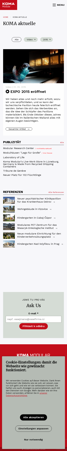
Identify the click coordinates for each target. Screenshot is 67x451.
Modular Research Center (27, 148)
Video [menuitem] (30, 39)
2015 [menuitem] (45, 39)
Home (5, 17)
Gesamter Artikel (19, 129)
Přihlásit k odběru (34, 326)
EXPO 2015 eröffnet (27, 91)
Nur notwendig (33, 439)
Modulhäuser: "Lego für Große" (27, 153)
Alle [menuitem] (17, 39)
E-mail (33, 313)
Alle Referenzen (56, 192)
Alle (62, 142)
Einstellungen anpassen (33, 428)
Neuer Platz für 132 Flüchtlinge (22, 175)
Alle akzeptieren (33, 417)
